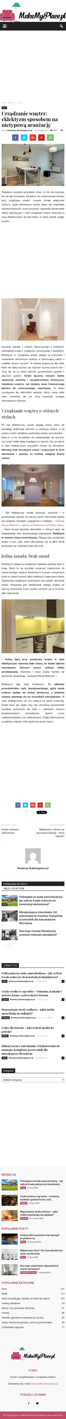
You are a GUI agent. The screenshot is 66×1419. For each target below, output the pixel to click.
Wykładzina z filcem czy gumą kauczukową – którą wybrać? (50, 833)
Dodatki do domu (28, 1272)
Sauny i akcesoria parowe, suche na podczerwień (27, 1322)
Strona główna (8, 102)
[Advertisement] (33, 65)
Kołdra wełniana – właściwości (11, 831)
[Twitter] (37, 1403)
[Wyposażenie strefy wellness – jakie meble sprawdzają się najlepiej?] (10, 1215)
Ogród (5, 999)
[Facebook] (28, 1403)
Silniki (4, 1293)
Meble (5, 1036)
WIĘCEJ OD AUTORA (14, 888)
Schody (5, 1312)
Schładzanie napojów (13, 1327)
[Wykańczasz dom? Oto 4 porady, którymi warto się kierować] (10, 1254)
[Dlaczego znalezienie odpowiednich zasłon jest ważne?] (10, 1269)
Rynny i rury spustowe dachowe (18, 1308)
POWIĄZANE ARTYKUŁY (16, 884)
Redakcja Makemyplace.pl (19, 130)
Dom (4, 108)
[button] (61, 26)
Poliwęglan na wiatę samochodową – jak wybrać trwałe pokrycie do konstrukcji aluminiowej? (41, 900)
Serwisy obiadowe (11, 1303)
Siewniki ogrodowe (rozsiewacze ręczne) (23, 1317)
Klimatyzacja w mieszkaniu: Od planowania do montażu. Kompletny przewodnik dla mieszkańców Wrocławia (31, 1049)
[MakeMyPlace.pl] (33, 11)
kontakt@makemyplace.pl (44, 1383)
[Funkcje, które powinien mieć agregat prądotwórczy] (10, 1239)
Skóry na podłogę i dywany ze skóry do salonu (26, 1298)
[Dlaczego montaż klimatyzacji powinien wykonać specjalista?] (10, 934)
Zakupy (6, 1018)
